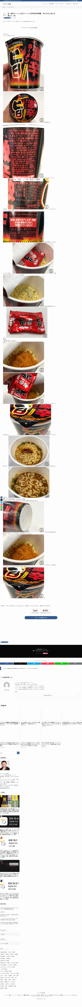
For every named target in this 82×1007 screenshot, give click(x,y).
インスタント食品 (7, 17)
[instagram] (73, 0)
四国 (17, 975)
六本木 (6, 975)
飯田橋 (2, 988)
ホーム (6, 995)
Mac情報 (8, 958)
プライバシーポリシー (66, 995)
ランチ (2, 975)
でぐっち (6, 690)
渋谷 (16, 977)
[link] (16, 692)
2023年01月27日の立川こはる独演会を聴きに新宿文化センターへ (9, 915)
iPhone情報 (3, 956)
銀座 (6, 986)
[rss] (75, 0)
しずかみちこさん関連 (12, 964)
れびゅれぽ (33, 995)
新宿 (6, 977)
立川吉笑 (2, 984)
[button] (6, 663)
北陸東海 (10, 975)
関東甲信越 (11, 986)
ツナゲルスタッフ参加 (5, 973)
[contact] (76, 0)
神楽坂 (14, 979)
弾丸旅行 (2, 977)
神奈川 (10, 979)
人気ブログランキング (45, 612)
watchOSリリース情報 (5, 960)
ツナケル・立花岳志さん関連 (6, 971)
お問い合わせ (45, 995)
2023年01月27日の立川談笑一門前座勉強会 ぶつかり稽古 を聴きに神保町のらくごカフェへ (9, 924)
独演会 (2, 979)
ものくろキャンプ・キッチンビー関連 (8, 967)
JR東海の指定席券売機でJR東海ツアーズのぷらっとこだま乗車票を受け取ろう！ (9, 908)
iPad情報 (16, 954)
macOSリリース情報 (10, 956)
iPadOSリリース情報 (9, 954)
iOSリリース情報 (11, 952)
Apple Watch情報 (4, 952)
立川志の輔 (12, 984)
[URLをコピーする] (75, 663)
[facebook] (70, 0)
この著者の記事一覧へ (47, 695)
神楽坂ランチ (7, 981)
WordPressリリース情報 (5, 962)
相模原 (6, 979)
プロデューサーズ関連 (14, 973)
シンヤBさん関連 (4, 969)
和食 (14, 975)
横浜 (12, 977)
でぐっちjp (7, 4)
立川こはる (13, 981)
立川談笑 (2, 986)
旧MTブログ (20, 995)
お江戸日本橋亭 (3, 964)
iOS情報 (2, 954)
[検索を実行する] (18, 753)
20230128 (2, 912)
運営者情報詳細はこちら (5, 788)
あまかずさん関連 (14, 962)
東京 (9, 977)
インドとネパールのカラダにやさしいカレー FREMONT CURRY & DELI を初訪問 (9, 919)
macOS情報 (3, 958)
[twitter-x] (71, 0)
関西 (15, 986)
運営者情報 (27, 995)
